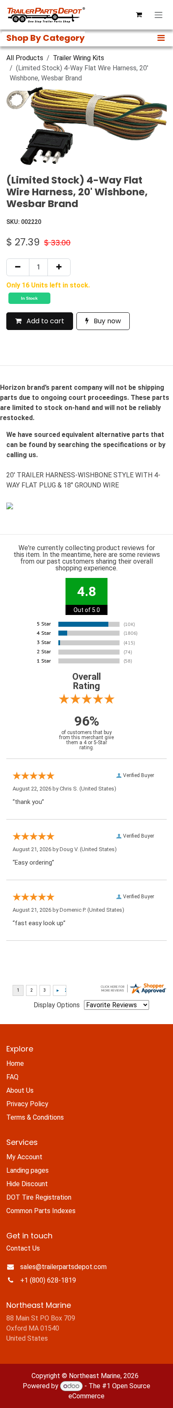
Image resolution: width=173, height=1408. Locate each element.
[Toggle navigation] (158, 15)
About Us (20, 1090)
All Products (24, 58)
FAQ (12, 1077)
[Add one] (59, 267)
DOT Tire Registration (38, 1197)
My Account (24, 1157)
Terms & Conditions (35, 1117)
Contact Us (23, 1248)
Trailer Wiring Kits (78, 58)
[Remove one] (17, 267)
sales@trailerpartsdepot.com (63, 1267)
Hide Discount (27, 1184)
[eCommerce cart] (139, 15)
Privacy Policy (27, 1104)
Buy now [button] (106, 321)
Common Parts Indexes (41, 1211)
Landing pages (27, 1170)
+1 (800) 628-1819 (48, 1280)
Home (15, 1063)
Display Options (57, 1005)
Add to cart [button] (44, 321)
